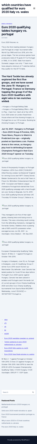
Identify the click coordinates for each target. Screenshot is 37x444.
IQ (5, 330)
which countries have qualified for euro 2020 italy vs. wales (16, 8)
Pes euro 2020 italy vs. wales (12, 427)
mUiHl (6, 334)
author (4, 38)
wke (5, 320)
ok (5, 327)
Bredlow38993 (7, 24)
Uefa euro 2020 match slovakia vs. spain (17, 411)
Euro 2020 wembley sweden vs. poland (19, 338)
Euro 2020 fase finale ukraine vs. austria (19, 354)
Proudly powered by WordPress (18, 440)
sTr (5, 323)
